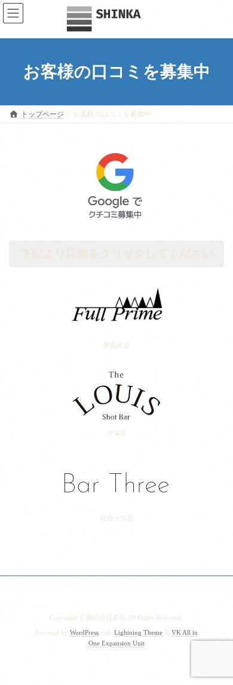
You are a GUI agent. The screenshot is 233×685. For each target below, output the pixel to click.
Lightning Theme (138, 632)
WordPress (84, 632)
